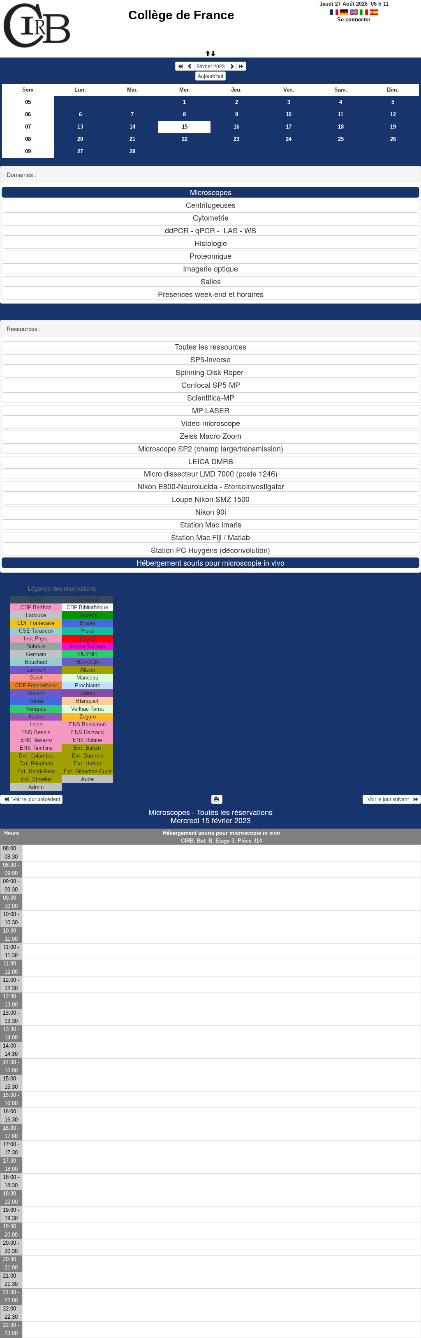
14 (132, 127)
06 (28, 114)
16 (236, 127)
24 (288, 139)
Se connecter (353, 19)
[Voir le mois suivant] (232, 66)
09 (28, 151)
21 (132, 139)
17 (288, 127)
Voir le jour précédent (34, 799)
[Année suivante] (241, 66)
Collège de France (181, 15)
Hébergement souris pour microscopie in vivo (221, 833)
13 (80, 127)
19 (393, 127)
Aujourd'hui (210, 75)
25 (341, 139)
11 (340, 114)
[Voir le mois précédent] (189, 66)
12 (393, 114)
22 (184, 139)
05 (28, 102)
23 (236, 139)
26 (393, 139)
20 (80, 139)
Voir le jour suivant (389, 799)
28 (132, 151)
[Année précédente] (180, 66)
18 (341, 127)
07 (28, 127)
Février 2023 (211, 65)
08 (28, 139)
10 (288, 114)
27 (80, 151)
